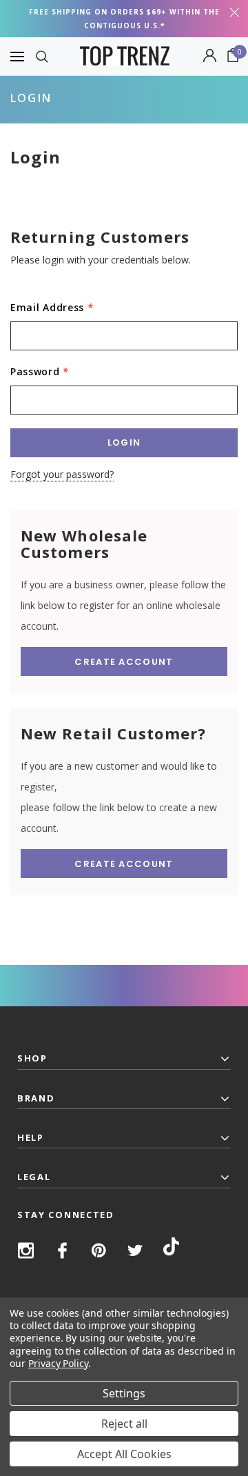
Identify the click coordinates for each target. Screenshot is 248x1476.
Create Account (123, 661)
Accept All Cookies (124, 1454)
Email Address (52, 307)
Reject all (124, 1423)
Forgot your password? (62, 474)
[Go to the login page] (209, 56)
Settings (124, 1393)
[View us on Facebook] (62, 1250)
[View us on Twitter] (135, 1250)
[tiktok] (171, 1249)
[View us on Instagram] (25, 1250)
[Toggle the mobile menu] (17, 56)
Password (39, 371)
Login (31, 98)
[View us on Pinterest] (98, 1250)
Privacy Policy (58, 1363)
